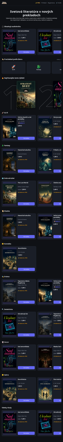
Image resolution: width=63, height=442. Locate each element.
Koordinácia (22, 248)
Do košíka (26, 52)
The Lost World (23, 183)
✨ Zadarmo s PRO (22, 40)
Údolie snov (57, 183)
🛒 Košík (58, 3)
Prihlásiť (44, 3)
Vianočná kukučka (24, 150)
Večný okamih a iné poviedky (24, 118)
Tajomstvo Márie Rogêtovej (23, 282)
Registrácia (51, 3)
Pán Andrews (58, 379)
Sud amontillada (23, 31)
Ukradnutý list (23, 314)
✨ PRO (37, 3)
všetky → (59, 59)
